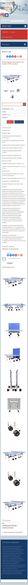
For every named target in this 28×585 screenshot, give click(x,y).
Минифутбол (7, 128)
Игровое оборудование (9, 122)
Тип (3, 523)
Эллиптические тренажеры (10, 54)
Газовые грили (7, 110)
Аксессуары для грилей (9, 119)
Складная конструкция (7, 527)
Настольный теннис (8, 124)
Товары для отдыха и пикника (10, 108)
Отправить (9, 263)
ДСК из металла (7, 98)
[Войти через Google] (18, 56)
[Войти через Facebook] (12, 56)
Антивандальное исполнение (9, 525)
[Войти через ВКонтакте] (10, 56)
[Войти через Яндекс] (15, 56)
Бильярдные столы (8, 126)
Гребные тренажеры (9, 58)
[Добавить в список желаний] (24, 104)
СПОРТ (8, 3)
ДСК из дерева (7, 96)
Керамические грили (9, 113)
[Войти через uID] (7, 56)
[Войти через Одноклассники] (21, 56)
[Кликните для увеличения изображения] (12, 77)
